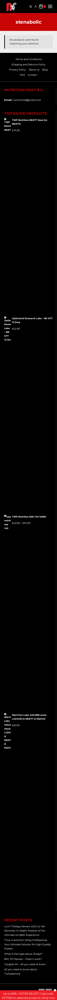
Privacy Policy (17, 69)
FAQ (22, 75)
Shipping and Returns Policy (28, 64)
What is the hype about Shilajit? (23, 954)
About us (34, 69)
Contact (32, 75)
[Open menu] (50, 6)
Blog (45, 69)
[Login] (35, 6)
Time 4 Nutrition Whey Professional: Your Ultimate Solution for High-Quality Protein (27, 944)
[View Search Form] (30, 6)
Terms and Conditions (28, 59)
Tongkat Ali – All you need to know (25, 964)
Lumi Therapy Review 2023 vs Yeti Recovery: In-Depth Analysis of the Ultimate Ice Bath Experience (24, 930)
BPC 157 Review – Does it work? (23, 959)
